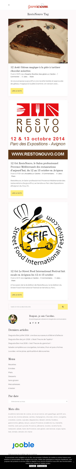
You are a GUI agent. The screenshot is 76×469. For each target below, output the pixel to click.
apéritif (59, 414)
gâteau (21, 423)
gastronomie (13, 423)
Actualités (28, 174)
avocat (10, 417)
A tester (11, 388)
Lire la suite (17, 91)
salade (19, 429)
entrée (48, 420)
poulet (25, 426)
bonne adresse (22, 417)
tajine (63, 429)
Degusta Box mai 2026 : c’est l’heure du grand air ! (29, 343)
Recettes (35, 74)
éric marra (28, 432)
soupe (58, 429)
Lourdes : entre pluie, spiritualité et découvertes (28, 351)
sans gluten (41, 429)
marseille (59, 423)
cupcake (25, 420)
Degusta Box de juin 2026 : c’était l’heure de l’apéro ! (30, 339)
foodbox (55, 420)
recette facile (56, 426)
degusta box (34, 420)
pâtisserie (40, 426)
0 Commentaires (48, 174)
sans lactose (50, 429)
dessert (42, 420)
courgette (62, 417)
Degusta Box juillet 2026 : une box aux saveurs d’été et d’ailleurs (35, 335)
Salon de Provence (29, 429)
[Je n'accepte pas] (74, 462)
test (9, 432)
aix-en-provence (38, 414)
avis (64, 414)
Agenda (27, 278)
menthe (11, 426)
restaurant (12, 429)
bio (15, 417)
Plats (10, 372)
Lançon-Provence (36, 423)
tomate (14, 432)
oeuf (16, 426)
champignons (40, 417)
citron (55, 417)
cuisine (18, 420)
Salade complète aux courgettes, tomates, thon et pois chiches (35, 347)
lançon (27, 423)
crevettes (11, 420)
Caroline (53, 74)
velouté (21, 432)
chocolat (49, 417)
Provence (32, 426)
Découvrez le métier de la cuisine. (22, 454)
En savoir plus (42, 466)
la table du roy (49, 423)
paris (21, 426)
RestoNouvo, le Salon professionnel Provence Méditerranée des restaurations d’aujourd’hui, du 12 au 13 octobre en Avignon (37, 167)
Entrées (11, 368)
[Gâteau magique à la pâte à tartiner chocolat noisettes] (38, 41)
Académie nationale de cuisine (19, 414)
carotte (32, 417)
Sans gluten (43, 74)
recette (48, 426)
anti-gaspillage (50, 414)
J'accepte (32, 466)
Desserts (28, 74)
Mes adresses (14, 384)
